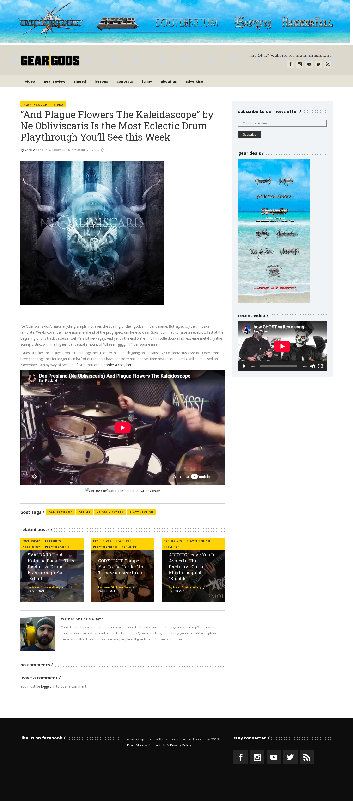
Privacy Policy (180, 745)
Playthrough (36, 104)
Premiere (129, 547)
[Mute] (312, 366)
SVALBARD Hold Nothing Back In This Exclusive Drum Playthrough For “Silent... (51, 566)
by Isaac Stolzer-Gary (44, 587)
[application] (282, 346)
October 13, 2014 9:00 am (67, 150)
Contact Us (157, 745)
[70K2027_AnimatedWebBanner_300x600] (274, 302)
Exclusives (32, 541)
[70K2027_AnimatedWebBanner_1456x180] (175, 42)
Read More (135, 745)
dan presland (61, 512)
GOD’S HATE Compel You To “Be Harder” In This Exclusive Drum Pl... (121, 570)
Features (53, 541)
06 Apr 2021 (36, 591)
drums (84, 512)
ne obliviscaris (110, 512)
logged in (48, 686)
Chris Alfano (92, 619)
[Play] (244, 366)
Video (58, 104)
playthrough (141, 512)
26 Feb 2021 (106, 591)
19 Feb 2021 (177, 591)
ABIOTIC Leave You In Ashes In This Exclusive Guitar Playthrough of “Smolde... (192, 566)
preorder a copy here (117, 364)
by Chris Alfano (31, 150)
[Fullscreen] (320, 366)
